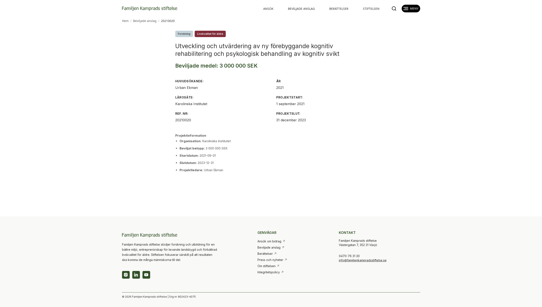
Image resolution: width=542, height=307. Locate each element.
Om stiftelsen (268, 266)
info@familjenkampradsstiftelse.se (363, 260)
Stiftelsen (371, 9)
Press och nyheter (272, 260)
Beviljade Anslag (301, 9)
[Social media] (126, 275)
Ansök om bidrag (271, 241)
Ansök (268, 9)
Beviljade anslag (145, 21)
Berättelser (338, 9)
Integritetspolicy (270, 272)
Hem (125, 21)
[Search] (394, 8)
